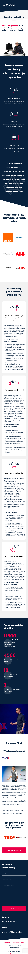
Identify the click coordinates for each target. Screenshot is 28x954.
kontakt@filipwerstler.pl (13, 932)
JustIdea (5, 953)
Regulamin (7, 942)
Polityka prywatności (18, 942)
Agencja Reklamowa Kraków (17, 953)
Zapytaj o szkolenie (14, 850)
